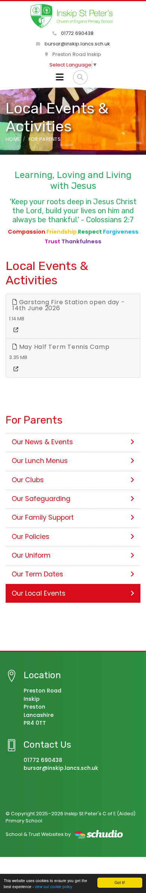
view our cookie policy (53, 886)
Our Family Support (43, 517)
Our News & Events (42, 441)
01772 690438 (77, 33)
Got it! (120, 882)
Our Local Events (39, 593)
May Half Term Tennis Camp (63, 346)
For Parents (44, 139)
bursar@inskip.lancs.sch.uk (76, 43)
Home (13, 139)
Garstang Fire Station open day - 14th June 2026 (68, 305)
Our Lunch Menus (40, 460)
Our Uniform (31, 555)
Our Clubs (28, 479)
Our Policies (30, 536)
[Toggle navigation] (59, 77)
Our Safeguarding (41, 498)
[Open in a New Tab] (16, 330)
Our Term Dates (37, 574)
